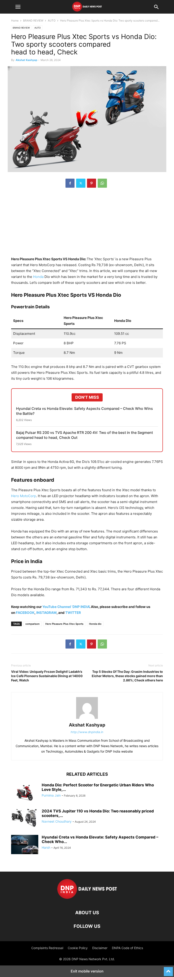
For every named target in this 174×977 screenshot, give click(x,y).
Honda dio (95, 623)
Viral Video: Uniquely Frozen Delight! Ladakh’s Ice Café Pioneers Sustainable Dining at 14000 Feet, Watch (47, 676)
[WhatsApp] (102, 183)
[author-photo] (87, 719)
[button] (18, 7)
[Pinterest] (91, 183)
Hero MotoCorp (23, 496)
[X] (80, 183)
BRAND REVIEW (33, 20)
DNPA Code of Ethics (127, 948)
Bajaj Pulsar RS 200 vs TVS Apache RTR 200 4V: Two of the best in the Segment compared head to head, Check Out (84, 435)
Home (15, 20)
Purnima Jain (51, 795)
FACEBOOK (25, 612)
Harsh (46, 847)
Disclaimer (99, 948)
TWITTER (73, 612)
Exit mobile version (87, 971)
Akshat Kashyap (26, 60)
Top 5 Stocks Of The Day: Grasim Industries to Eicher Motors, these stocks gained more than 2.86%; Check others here (127, 676)
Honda (38, 277)
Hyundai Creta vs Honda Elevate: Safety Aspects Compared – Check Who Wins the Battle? (84, 411)
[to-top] (168, 969)
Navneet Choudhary (57, 821)
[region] (87, 224)
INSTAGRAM (46, 612)
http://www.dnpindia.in (87, 732)
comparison (32, 623)
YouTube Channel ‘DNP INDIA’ (65, 607)
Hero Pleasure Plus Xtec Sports (64, 623)
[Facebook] (70, 183)
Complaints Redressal (47, 948)
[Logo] (87, 899)
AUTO (52, 20)
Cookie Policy (78, 948)
